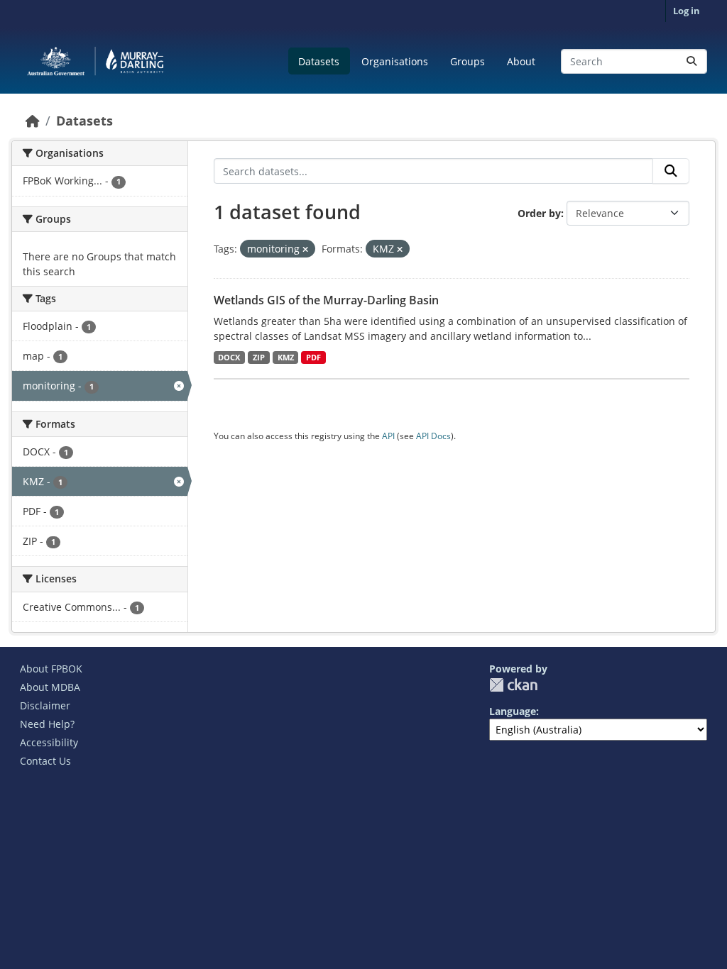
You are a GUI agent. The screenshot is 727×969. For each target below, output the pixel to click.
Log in (686, 10)
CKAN (513, 684)
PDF (313, 357)
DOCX (229, 357)
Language (512, 711)
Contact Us (45, 761)
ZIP (259, 357)
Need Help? (47, 724)
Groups (467, 61)
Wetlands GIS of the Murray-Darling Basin (326, 300)
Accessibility (49, 742)
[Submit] (691, 61)
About (521, 61)
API (388, 436)
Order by (539, 213)
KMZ (286, 357)
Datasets (318, 61)
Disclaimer (45, 705)
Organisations (394, 61)
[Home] (33, 120)
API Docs (433, 436)
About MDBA (50, 687)
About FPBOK (51, 668)
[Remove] (305, 249)
